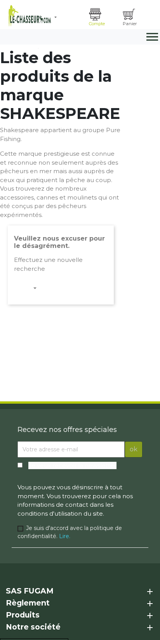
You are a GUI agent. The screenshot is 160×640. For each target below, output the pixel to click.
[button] (68, 17)
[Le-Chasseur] (28, 15)
